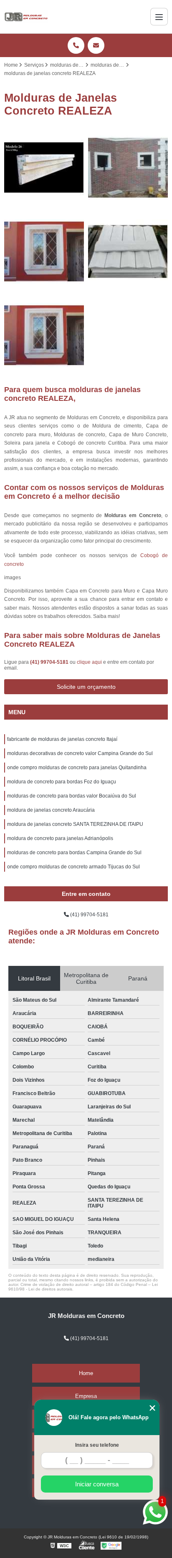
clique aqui (89, 662)
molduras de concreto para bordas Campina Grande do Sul (74, 852)
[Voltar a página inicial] (26, 16)
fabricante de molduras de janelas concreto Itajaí (62, 739)
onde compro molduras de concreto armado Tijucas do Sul (73, 867)
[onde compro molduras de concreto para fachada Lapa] (44, 168)
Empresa (86, 1396)
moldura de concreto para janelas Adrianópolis (60, 838)
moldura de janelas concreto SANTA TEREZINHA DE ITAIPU (75, 824)
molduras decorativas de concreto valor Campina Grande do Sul (80, 753)
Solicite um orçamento (86, 686)
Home (86, 1373)
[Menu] (159, 16)
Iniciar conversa (97, 1484)
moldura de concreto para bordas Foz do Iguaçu (61, 782)
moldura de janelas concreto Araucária (51, 810)
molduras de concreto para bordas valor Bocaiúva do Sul (71, 796)
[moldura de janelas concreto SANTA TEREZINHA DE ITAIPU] (128, 168)
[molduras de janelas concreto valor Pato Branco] (44, 251)
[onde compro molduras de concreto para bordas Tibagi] (44, 335)
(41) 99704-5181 (50, 662)
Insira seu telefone (97, 1445)
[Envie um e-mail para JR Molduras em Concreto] (96, 45)
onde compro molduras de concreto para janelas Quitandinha (77, 767)
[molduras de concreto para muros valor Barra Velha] (128, 251)
